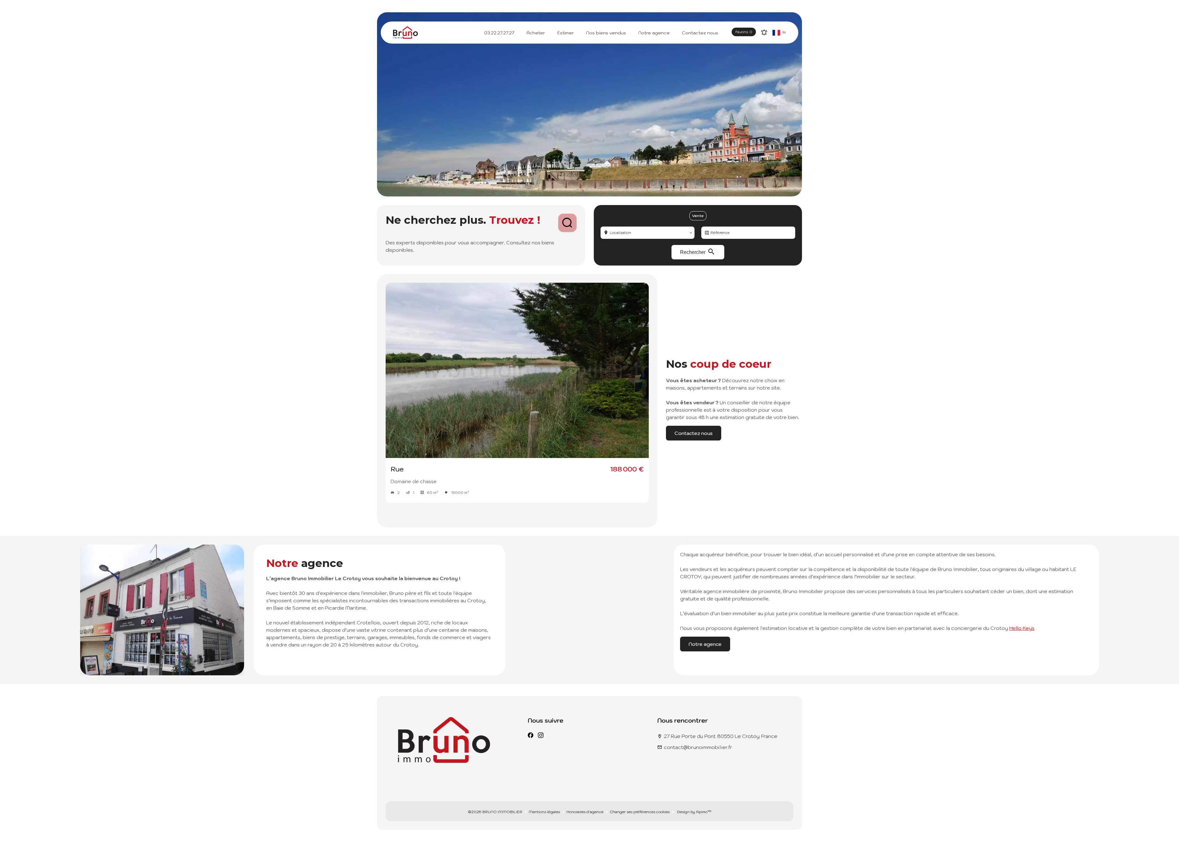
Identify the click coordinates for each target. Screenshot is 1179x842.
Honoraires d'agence (584, 811)
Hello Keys (1021, 628)
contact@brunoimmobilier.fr (698, 747)
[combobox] (648, 233)
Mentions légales (544, 811)
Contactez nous (694, 433)
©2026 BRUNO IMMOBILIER (495, 811)
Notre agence (705, 644)
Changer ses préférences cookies (640, 811)
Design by (693, 811)
